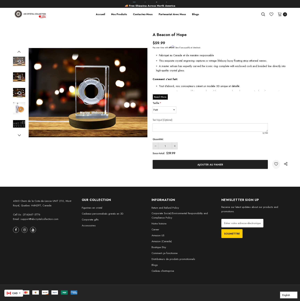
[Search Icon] (263, 14)
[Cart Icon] (280, 14)
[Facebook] (16, 230)
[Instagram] (24, 230)
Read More (160, 97)
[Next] (19, 135)
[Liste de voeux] (276, 164)
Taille (157, 103)
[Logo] (31, 14)
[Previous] (19, 51)
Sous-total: (159, 153)
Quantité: (158, 139)
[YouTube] (33, 230)
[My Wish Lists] (271, 14)
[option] (150, 4)
